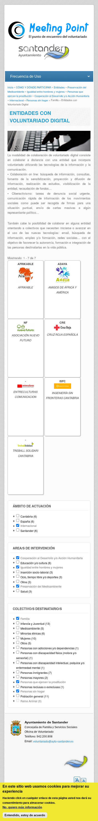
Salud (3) (26, 591)
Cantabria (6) (29, 516)
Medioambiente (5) (32, 628)
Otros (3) (26, 582)
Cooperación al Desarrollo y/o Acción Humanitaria (61, 96)
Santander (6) (29, 531)
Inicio (10, 87)
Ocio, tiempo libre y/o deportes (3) (41, 577)
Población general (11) (35, 696)
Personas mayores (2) (34, 678)
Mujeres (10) (28, 638)
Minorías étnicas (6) (33, 633)
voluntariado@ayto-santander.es (53, 741)
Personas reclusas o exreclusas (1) (42, 687)
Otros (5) (26, 643)
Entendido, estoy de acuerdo (25, 815)
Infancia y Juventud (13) (35, 623)
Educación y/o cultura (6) (36, 563)
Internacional (17, 100)
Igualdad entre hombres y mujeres (46, 91)
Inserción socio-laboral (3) (37, 572)
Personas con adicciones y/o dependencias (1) (50, 648)
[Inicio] (49, 39)
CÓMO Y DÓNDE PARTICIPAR (33, 87)
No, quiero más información (22, 807)
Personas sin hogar (37, 100)
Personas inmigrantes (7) (36, 673)
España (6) (27, 521)
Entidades (59, 87)
